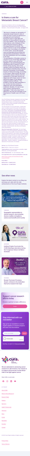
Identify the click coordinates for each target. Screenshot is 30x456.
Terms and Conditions (20, 343)
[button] (27, 2)
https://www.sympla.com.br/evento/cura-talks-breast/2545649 (12, 157)
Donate (15, 306)
